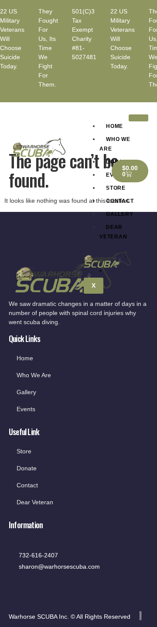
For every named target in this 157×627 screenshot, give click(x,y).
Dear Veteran (113, 232)
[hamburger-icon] (138, 117)
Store (116, 188)
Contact (120, 201)
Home (114, 126)
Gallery (119, 214)
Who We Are (114, 144)
